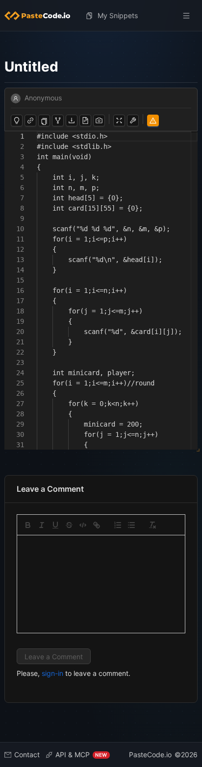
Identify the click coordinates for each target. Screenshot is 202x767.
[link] (96, 525)
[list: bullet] (131, 525)
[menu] (101, 15)
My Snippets (118, 15)
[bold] (28, 525)
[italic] (42, 525)
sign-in (52, 673)
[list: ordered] (118, 525)
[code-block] (83, 525)
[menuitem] (41, 15)
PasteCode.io (150, 754)
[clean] (152, 525)
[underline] (55, 525)
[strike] (69, 525)
